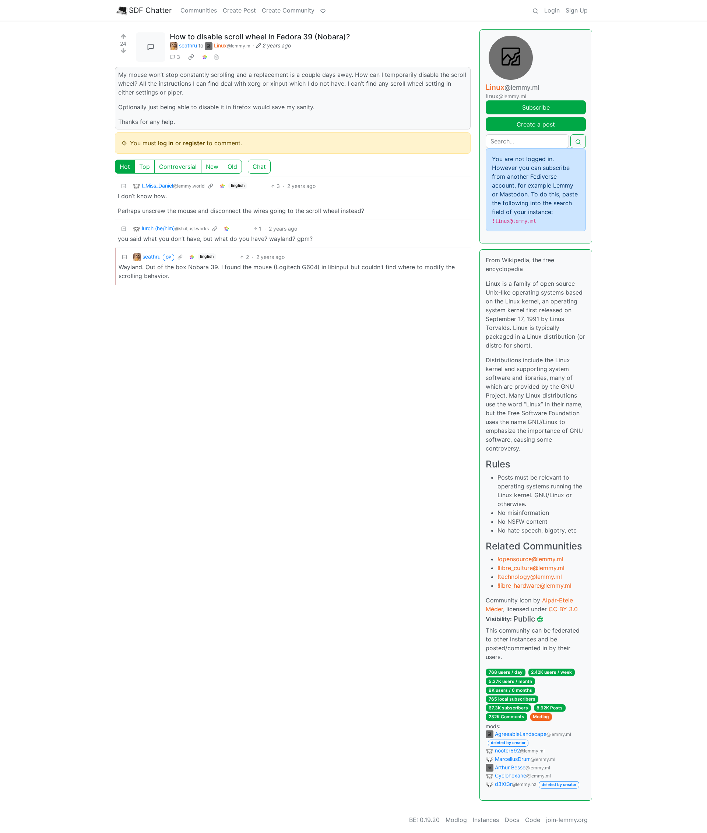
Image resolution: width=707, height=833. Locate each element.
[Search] (535, 10)
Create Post (239, 10)
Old (232, 166)
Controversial (178, 166)
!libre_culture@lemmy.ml (530, 568)
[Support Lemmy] (322, 10)
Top (144, 166)
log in (165, 143)
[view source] (216, 57)
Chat (259, 166)
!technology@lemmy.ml (529, 576)
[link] (191, 57)
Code (532, 819)
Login (552, 10)
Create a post (536, 124)
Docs (512, 819)
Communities (198, 10)
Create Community (288, 10)
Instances (486, 819)
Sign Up (577, 10)
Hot (125, 166)
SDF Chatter (150, 10)
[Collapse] (124, 186)
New (212, 166)
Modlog (541, 716)
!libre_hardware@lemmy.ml (534, 585)
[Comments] (150, 47)
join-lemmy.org (567, 819)
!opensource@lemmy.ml (530, 559)
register (194, 143)
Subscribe (536, 107)
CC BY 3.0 (563, 609)
